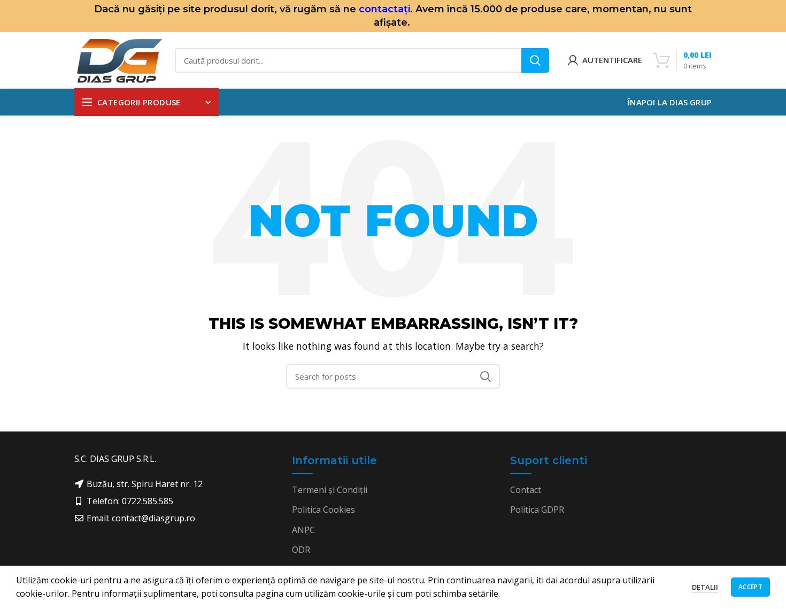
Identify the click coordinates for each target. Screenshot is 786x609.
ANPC (303, 530)
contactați (384, 9)
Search (535, 60)
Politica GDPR (537, 509)
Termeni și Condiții (329, 490)
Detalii (705, 587)
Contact (525, 490)
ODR (301, 550)
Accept (750, 586)
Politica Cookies (323, 509)
